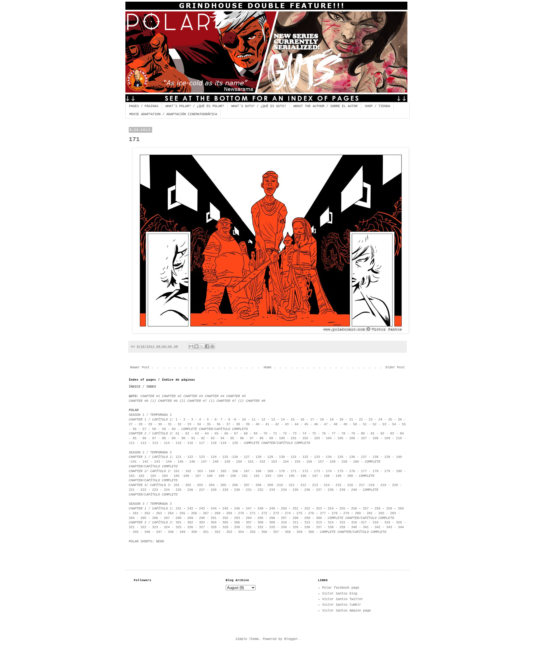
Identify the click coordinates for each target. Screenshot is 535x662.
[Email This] (191, 346)
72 (285, 434)
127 (247, 457)
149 (227, 462)
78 (343, 434)
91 (193, 438)
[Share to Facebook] (207, 346)
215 (338, 485)
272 (264, 513)
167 (247, 471)
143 (157, 462)
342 (377, 527)
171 (293, 471)
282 (381, 513)
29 (150, 424)
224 (167, 490)
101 (293, 438)
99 (271, 438)
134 (329, 457)
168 (258, 471)
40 (257, 424)
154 (286, 462)
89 (174, 438)
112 (143, 443)
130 (282, 457)
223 (155, 490)
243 (202, 509)
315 (342, 523)
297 (284, 518)
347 (159, 532)
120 (235, 443)
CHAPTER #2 (172, 396)
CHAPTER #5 (236, 396)
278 (334, 513)
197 (315, 476)
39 (248, 424)
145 (180, 462)
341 (366, 527)
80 (363, 434)
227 (202, 490)
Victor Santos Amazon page (346, 611)
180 (399, 471)
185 (176, 476)
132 (305, 457)
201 (176, 485)
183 (153, 476)
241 (178, 509)
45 (306, 424)
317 (364, 523)
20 (341, 420)
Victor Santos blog (339, 594)
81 (372, 434)
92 (203, 438)
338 (331, 527)
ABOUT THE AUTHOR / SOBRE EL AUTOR (325, 106)
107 (364, 438)
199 (338, 476)
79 (353, 434)
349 (182, 532)
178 (375, 471)
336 (307, 527)
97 (252, 438)
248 (260, 509)
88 (164, 438)
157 (321, 462)
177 (364, 471)
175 (340, 471)
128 (258, 457)
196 (303, 476)
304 (214, 523)
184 (165, 476)
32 (179, 424)
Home (267, 367)
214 (327, 485)
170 (282, 471)
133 (317, 457)
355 (253, 532)
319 (387, 523)
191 (245, 476)
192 (256, 476)
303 (202, 523)
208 (258, 485)
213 (316, 485)
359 (299, 532)
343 (390, 527)
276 (311, 513)
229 (225, 490)
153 (274, 462)
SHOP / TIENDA (377, 106)
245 (225, 509)
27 (132, 424)
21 (351, 420)
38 (238, 424)
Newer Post (140, 367)
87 (153, 438)
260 (401, 509)
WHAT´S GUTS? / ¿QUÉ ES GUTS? (258, 106)
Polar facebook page (340, 588)
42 (278, 424)
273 (276, 513)
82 (382, 434)
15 (293, 420)
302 (190, 523)
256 (354, 509)
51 (365, 424)
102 (305, 438)
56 (135, 429)
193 (268, 476)
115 (178, 443)
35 (209, 424)
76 (325, 434)
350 (194, 532)
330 (237, 527)
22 (361, 420)
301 (178, 523)
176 (352, 471)
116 (190, 443)
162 (188, 471)
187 (198, 476)
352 (217, 532)
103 (317, 438)
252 (307, 509)
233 (272, 490)
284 (132, 518)
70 (265, 434)
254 (331, 509)
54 (394, 424)
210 (280, 485)
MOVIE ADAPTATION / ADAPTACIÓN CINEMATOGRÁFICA (173, 114)
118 (214, 443)
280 (358, 513)
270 (242, 513)
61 (177, 434)
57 (144, 429)
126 (235, 457)
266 (194, 513)
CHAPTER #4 (214, 396)
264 (171, 513)
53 (384, 424)
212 (303, 485)
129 (270, 457)
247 (249, 509)
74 (304, 434)
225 (178, 490)
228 (214, 490)
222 (142, 490)
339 (342, 527)
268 (217, 513)
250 (284, 509)
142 (145, 462)
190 (233, 476)
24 (380, 420)
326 (190, 527)
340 (353, 527)
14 (283, 420)
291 (214, 518)
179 (386, 471)
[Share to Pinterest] (212, 346)
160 (356, 462)
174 (329, 471)
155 (297, 462)
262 (147, 513)
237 (319, 490)
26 (400, 420)
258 (377, 509)
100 (282, 438)
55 (404, 424)
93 (213, 438)
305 (225, 523)
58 (155, 429)
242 (190, 509)
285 (143, 518)
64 (207, 434)
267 (206, 513)
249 (272, 509)
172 (306, 471)
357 (276, 532)
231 (249, 490)
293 (237, 518)
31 (170, 424)
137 (364, 457)
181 (132, 476)
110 (398, 438)
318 (375, 523)
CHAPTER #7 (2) (230, 401)
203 (200, 485)
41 (267, 424)
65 (216, 434)
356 (264, 532)
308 (260, 523)
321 (132, 527)
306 (237, 523)
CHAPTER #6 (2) (171, 401)
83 (392, 434)
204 (212, 485)
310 (284, 523)
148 (215, 462)
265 (182, 513)
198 (327, 476)
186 (186, 476)
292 (225, 518)
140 (399, 457)
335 (295, 527)
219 (383, 485)
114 (167, 443)
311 (295, 523)
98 (261, 438)
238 (331, 490)
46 (316, 424)
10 (244, 420)
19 (332, 420)
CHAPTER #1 (150, 396)
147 (204, 462)
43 (287, 424)
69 (255, 434)
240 (354, 490)
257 (366, 509)
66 (226, 434)
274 (288, 513)
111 (132, 443)
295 (260, 518)
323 (155, 527)
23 (371, 420)
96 (242, 438)
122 (190, 457)
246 (237, 509)
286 (155, 518)
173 (317, 471)
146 (192, 462)
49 (346, 424)
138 (375, 457)
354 (241, 532)
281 (370, 513)
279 (346, 513)
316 (354, 523)
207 (247, 485)
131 (293, 457)
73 (294, 434)
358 (288, 532)
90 (183, 438)
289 (190, 518)
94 (222, 438)
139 (387, 457)
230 (237, 490)
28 (140, 424)
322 (143, 527)
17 (312, 420)
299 (307, 518)
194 (280, 476)
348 (171, 532)
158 (332, 462)
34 (199, 424)
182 (141, 476)
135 (340, 457)
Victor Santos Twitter (342, 599)
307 (249, 523)
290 (202, 518)
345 (135, 532)
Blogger (291, 639)
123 (202, 457)
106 (352, 438)
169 (270, 471)
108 (375, 438)
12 (263, 420)
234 (284, 490)
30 (160, 424)
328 (214, 527)
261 (135, 513)
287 (167, 518)
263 (159, 513)
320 (399, 523)
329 (225, 527)
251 (295, 509)
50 (355, 424)
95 (232, 438)
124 (214, 457)
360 (311, 532)
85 (135, 438)
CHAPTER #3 (193, 396)
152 (263, 462)
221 (132, 490)
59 (164, 429)
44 (296, 424)
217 (362, 485)
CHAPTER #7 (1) (202, 401)
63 (197, 434)
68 (246, 434)
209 (270, 485)
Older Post (395, 367)
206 (235, 485)
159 (345, 462)
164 (212, 471)
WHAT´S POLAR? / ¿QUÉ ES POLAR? (195, 106)
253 (319, 509)
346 (147, 532)
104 (329, 438)
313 (319, 523)
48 (335, 424)
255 (342, 509)
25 (390, 420)
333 (271, 527)
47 (326, 424)
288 (178, 518)
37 (229, 424)
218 (371, 485)
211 (292, 485)
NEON (160, 541)
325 (178, 527)
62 (187, 434)
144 (169, 462)
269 (229, 513)
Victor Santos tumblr (341, 605)
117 (202, 443)
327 (202, 527)
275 (299, 513)
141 (134, 462)
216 (349, 485)
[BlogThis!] (196, 346)
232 (260, 490)
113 (155, 443)
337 (319, 527)
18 (322, 420)
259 (390, 509)
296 (272, 518)
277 (323, 513)
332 (260, 527)
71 (274, 434)
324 (167, 527)
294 (249, 518)
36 (219, 424)
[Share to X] (202, 346)
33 (189, 424)
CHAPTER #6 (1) (142, 401)
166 (235, 471)
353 (228, 532)
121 (178, 457)
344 (401, 527)
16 (302, 420)
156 (309, 462)
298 (295, 518)
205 (222, 485)
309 (272, 523)
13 (273, 420)
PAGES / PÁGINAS (143, 106)
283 (393, 513)
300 (319, 518)
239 (342, 490)
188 (210, 476)
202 (187, 485)
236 (307, 490)
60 (174, 429)
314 (331, 523)
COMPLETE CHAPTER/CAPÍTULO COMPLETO (214, 429)
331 (249, 527)
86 (144, 438)
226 (190, 490)
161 (176, 471)
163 (200, 471)
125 (225, 457)
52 (374, 424)
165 (224, 471)
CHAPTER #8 (255, 401)
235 (295, 490)
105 (340, 438)
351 (205, 532)
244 (214, 509)
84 (402, 434)
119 (223, 443)
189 (221, 476)
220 (395, 485)
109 (387, 438)
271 (252, 513)
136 (352, 457)
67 (235, 434)
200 (350, 476)
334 (283, 527)
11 (254, 420)
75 (314, 434)
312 (307, 523)
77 (333, 434)
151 (251, 462)
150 (239, 462)
